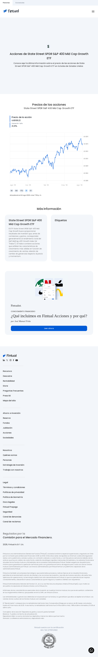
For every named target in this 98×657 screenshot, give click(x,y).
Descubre (7, 376)
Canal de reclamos (12, 521)
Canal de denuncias (12, 516)
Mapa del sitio (9, 400)
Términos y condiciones (14, 487)
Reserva (7, 418)
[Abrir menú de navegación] (93, 11)
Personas (7, 460)
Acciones (7, 432)
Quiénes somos (10, 455)
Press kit (7, 395)
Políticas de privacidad (13, 492)
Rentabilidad (9, 381)
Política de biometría (13, 497)
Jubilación (7, 427)
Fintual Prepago (10, 507)
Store (5, 385)
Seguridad (7, 511)
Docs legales (9, 502)
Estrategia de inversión (13, 465)
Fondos (6, 423)
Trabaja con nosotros (13, 469)
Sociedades (8, 437)
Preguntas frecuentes (13, 390)
